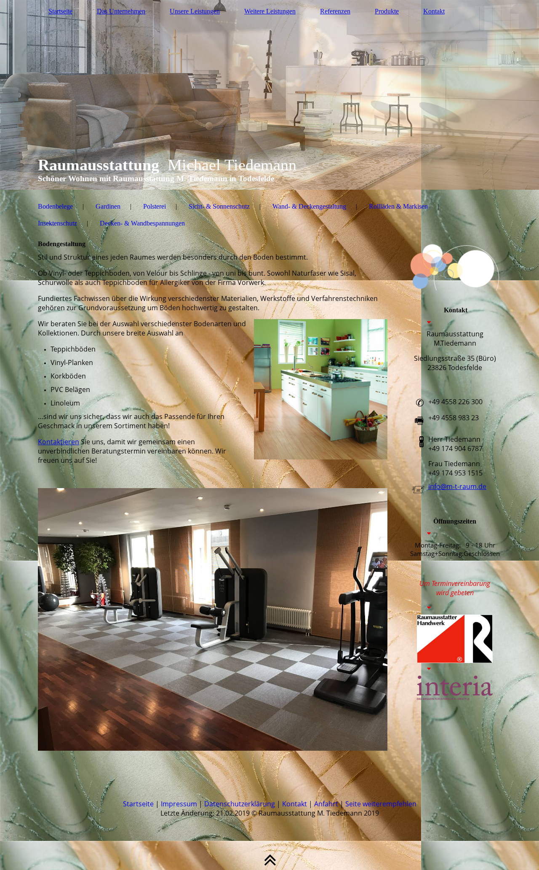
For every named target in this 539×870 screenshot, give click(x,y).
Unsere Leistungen (195, 11)
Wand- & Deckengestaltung (309, 206)
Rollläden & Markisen (398, 206)
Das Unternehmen (121, 11)
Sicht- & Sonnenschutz (219, 206)
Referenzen (335, 11)
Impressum (179, 803)
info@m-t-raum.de (457, 486)
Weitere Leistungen (270, 11)
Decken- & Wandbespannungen (142, 223)
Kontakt (434, 11)
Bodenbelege (55, 206)
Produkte (387, 11)
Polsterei (154, 206)
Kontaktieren (58, 441)
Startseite (60, 11)
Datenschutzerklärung (239, 803)
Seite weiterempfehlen (380, 803)
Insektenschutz (57, 223)
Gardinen (108, 206)
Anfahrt (326, 803)
